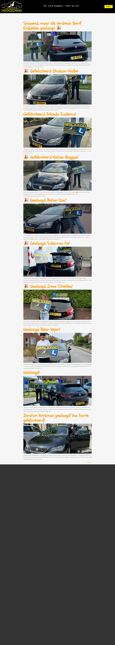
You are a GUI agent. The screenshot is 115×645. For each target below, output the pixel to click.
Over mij (50, 6)
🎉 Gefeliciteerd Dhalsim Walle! (50, 71)
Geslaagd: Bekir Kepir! (41, 329)
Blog (73, 6)
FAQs (77, 6)
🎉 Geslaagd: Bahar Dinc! (44, 200)
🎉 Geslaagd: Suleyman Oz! (46, 243)
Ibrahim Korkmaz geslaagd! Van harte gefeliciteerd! (56, 418)
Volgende (89, 462)
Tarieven (67, 6)
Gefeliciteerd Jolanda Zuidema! (49, 114)
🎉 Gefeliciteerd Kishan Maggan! (50, 157)
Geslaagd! (31, 372)
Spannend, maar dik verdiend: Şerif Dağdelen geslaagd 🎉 (52, 25)
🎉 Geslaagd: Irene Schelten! (47, 286)
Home (45, 6)
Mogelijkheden (58, 6)
